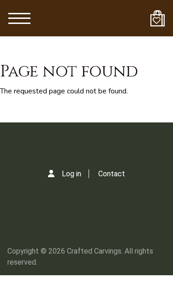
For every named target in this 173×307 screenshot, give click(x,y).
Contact (111, 173)
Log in (71, 173)
